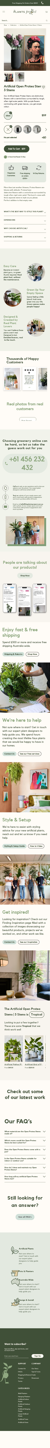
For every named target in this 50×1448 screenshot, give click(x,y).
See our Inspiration (29, 942)
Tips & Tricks (36, 1371)
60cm (8, 116)
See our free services (29, 754)
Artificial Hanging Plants (24, 1410)
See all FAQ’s (24, 1217)
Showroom (35, 1378)
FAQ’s (20, 1371)
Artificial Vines (23, 1422)
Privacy (20, 1378)
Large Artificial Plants (23, 1415)
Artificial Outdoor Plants (24, 1405)
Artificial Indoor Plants (23, 1400)
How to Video (36, 846)
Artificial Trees (23, 1419)
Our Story (35, 1368)
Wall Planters (22, 1393)
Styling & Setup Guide (14, 846)
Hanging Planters (24, 1396)
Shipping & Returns (13, 654)
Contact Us (9, 754)
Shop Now (25, 576)
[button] (33, 371)
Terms (20, 1381)
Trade (34, 1375)
